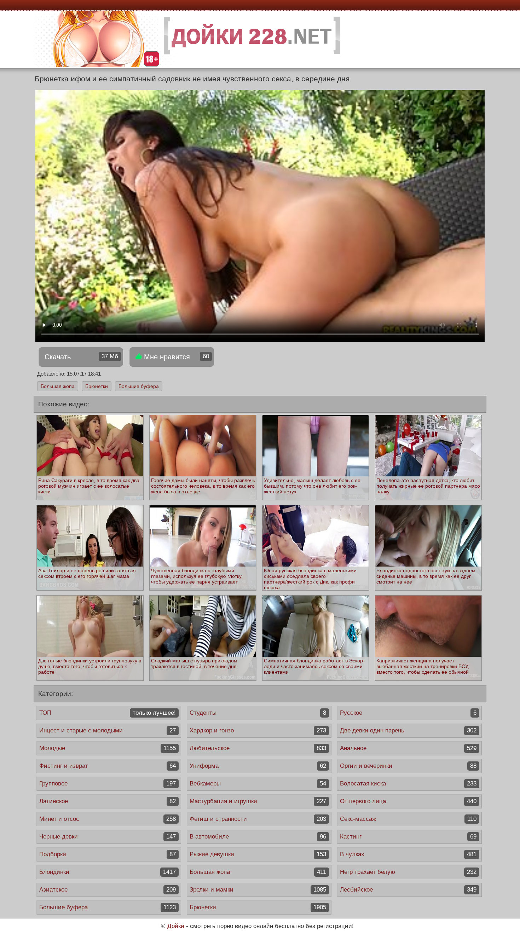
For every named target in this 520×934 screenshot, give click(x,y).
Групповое (107, 783)
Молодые (107, 748)
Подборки (107, 854)
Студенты (258, 712)
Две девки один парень (408, 730)
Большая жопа (58, 386)
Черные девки (107, 836)
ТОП (107, 712)
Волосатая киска (408, 783)
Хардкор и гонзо (258, 730)
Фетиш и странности (258, 819)
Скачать (81, 357)
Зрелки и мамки (258, 889)
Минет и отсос (107, 819)
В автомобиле (258, 836)
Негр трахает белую (408, 872)
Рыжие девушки (258, 854)
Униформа (258, 765)
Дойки (175, 926)
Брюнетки (96, 386)
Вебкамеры (258, 783)
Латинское (107, 801)
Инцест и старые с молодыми (107, 730)
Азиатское (107, 889)
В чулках (408, 854)
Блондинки (107, 872)
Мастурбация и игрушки (258, 801)
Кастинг (408, 836)
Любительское (258, 748)
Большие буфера (139, 386)
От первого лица (408, 801)
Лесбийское (408, 889)
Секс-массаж (408, 819)
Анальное (408, 748)
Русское (408, 712)
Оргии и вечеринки (408, 765)
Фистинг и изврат (107, 765)
